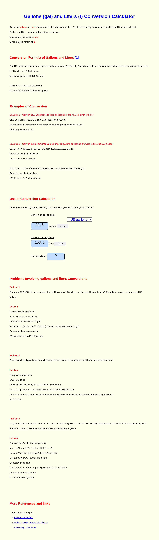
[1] (77, 57)
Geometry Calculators (25, 527)
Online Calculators (23, 517)
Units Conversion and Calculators (31, 522)
